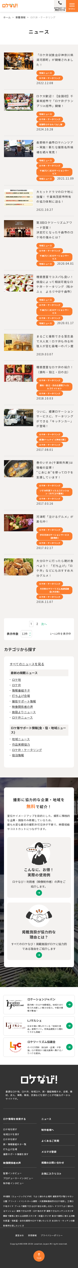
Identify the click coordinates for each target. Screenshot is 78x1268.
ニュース (46, 1118)
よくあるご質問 (50, 1140)
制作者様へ (47, 1129)
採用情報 (32, 1235)
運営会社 (19, 1235)
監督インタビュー (12, 1173)
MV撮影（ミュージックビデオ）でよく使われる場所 (27, 1196)
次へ (44, 624)
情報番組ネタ (21, 690)
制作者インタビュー (13, 1183)
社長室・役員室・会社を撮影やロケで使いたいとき (27, 1220)
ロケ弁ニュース (22, 717)
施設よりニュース (24, 712)
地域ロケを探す (11, 1134)
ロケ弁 (16, 685)
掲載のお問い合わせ (52, 1162)
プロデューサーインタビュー (18, 1178)
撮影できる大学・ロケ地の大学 (31, 1211)
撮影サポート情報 (24, 701)
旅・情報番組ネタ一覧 (14, 1144)
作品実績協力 (21, 744)
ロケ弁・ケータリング (27, 750)
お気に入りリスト (51, 1173)
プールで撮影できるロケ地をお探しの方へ (34, 1206)
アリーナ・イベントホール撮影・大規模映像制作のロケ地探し (37, 1201)
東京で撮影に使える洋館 (63, 1216)
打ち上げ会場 (21, 696)
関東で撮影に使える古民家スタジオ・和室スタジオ (27, 1216)
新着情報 (21, 17)
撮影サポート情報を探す (16, 1154)
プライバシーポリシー (52, 1235)
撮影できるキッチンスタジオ (60, 1211)
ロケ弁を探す (10, 1139)
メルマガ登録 (49, 1151)
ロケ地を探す (10, 1129)
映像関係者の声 (22, 706)
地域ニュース (21, 739)
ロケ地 (16, 679)
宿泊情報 (18, 755)
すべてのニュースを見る (27, 664)
